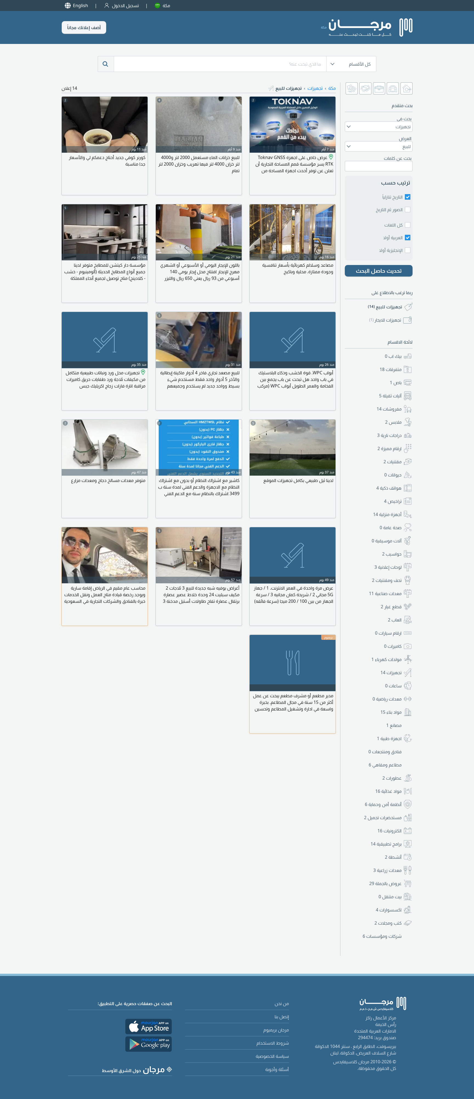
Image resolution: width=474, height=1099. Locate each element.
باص (396, 383)
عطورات (392, 778)
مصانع (394, 725)
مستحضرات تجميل (383, 818)
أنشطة (393, 857)
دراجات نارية (389, 435)
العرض (405, 138)
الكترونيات (389, 831)
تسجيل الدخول (125, 5)
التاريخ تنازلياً (392, 197)
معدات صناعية (385, 593)
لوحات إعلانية (388, 567)
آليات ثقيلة (390, 396)
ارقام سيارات (388, 633)
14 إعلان (69, 88)
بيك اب (393, 356)
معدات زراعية (387, 870)
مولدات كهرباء (386, 659)
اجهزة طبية (389, 738)
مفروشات (389, 409)
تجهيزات (391, 673)
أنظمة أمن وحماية (383, 804)
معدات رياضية (387, 699)
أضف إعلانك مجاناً (84, 27)
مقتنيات (392, 462)
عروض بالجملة (385, 883)
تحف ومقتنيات (387, 580)
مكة (166, 5)
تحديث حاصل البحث (379, 270)
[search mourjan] (106, 64)
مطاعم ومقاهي (385, 765)
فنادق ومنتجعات (385, 752)
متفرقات (391, 369)
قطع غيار (391, 607)
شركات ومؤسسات (382, 936)
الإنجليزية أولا (391, 250)
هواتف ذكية (389, 488)
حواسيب (392, 554)
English (80, 5)
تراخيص (393, 501)
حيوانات (393, 475)
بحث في (404, 118)
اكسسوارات (389, 910)
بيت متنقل (390, 897)
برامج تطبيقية (386, 844)
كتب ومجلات (388, 923)
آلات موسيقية (387, 541)
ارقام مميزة (389, 448)
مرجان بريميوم (276, 1030)
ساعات (393, 686)
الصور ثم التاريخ (389, 209)
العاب (395, 620)
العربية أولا (393, 237)
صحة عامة (391, 528)
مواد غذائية (388, 791)
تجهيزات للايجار (385, 320)
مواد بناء (391, 712)
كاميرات (393, 646)
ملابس (393, 422)
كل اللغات (393, 225)
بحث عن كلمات (397, 158)
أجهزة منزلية (387, 514)
